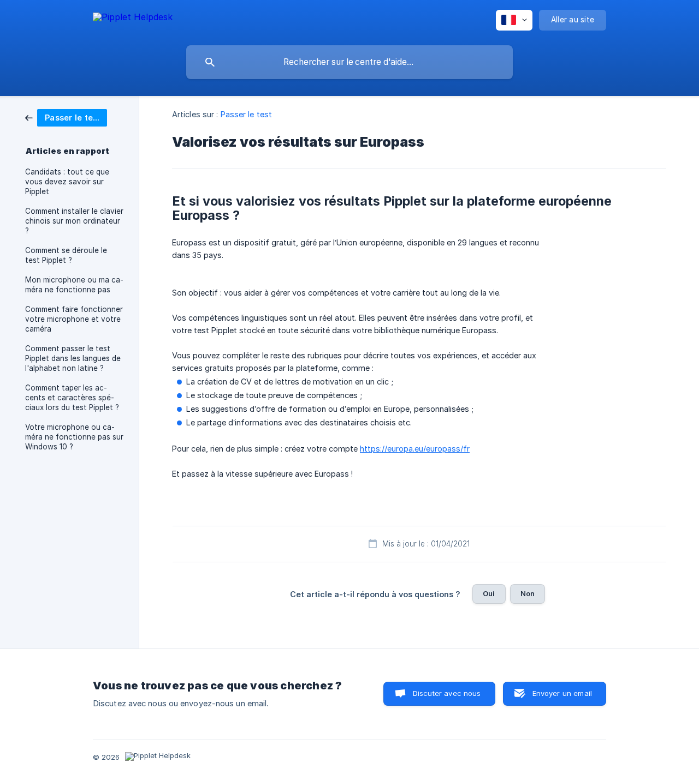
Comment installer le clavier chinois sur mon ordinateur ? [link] (74, 221)
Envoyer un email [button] (562, 693)
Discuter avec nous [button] (447, 693)
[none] (133, 19)
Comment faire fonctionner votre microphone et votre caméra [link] (74, 319)
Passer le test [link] (246, 114)
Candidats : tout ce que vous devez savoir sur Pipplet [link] (67, 181)
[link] (66, 117)
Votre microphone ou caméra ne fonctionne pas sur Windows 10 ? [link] (74, 437)
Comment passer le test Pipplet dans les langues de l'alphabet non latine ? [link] (73, 358)
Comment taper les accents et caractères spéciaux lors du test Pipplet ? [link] (72, 397)
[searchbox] (349, 62)
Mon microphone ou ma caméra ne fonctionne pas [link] (74, 284)
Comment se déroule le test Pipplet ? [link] (66, 255)
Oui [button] (489, 593)
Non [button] (527, 593)
